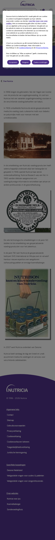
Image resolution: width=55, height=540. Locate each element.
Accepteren (13, 62)
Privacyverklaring (42, 48)
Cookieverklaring (25, 48)
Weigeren (25, 62)
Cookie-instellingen (40, 62)
